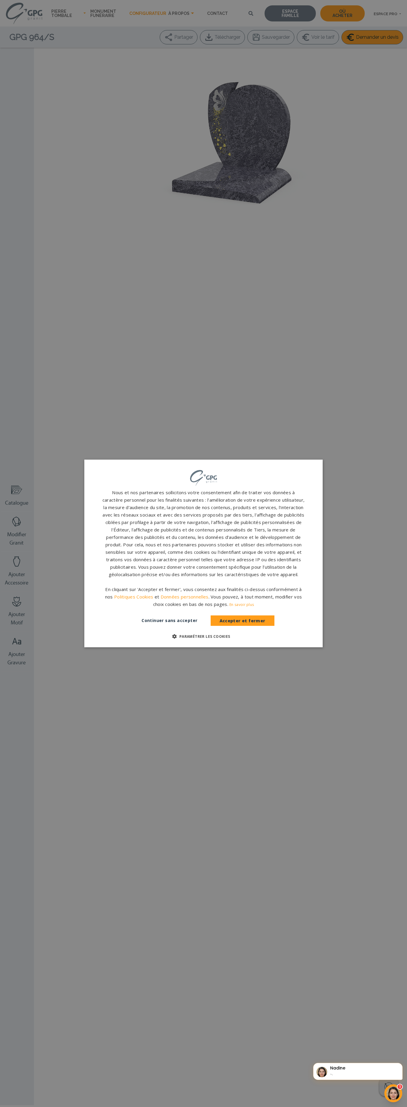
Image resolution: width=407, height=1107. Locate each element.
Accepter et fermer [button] (242, 621)
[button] (203, 636)
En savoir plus (241, 604)
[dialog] (203, 553)
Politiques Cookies (133, 597)
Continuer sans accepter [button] (169, 620)
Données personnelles (185, 597)
